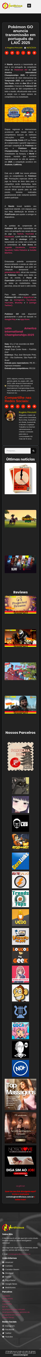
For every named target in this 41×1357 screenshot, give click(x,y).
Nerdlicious (15, 390)
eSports (15, 379)
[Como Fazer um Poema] (20, 1012)
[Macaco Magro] (20, 993)
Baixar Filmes (8, 1317)
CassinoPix (7, 1304)
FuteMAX (6, 1296)
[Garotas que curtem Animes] (20, 1031)
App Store (24, 319)
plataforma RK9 (12, 272)
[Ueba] (20, 918)
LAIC (27, 381)
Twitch (20, 234)
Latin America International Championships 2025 (20, 387)
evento (21, 379)
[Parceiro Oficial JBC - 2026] (20, 756)
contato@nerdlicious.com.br (19, 1254)
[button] (29, 5)
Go (19, 381)
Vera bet (6, 1301)
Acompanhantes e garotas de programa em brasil (16, 1313)
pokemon (31, 390)
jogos (23, 381)
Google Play (10, 319)
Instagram (19, 300)
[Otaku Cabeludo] (20, 1050)
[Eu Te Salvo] (20, 880)
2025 (9, 379)
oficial (28, 297)
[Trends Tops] (20, 899)
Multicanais (7, 1298)
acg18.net (20, 1186)
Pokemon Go (12, 393)
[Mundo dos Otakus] (20, 974)
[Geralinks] (20, 861)
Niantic (23, 390)
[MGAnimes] (20, 805)
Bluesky (18, 302)
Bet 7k (5, 1306)
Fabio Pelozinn (20, 250)
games (9, 381)
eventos (28, 379)
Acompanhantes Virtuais (13, 1309)
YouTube (30, 234)
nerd (9, 390)
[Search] (33, 451)
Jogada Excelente (15, 247)
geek (15, 381)
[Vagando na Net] (20, 937)
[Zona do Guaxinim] (20, 786)
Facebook (9, 236)
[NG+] (20, 1069)
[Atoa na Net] (20, 842)
